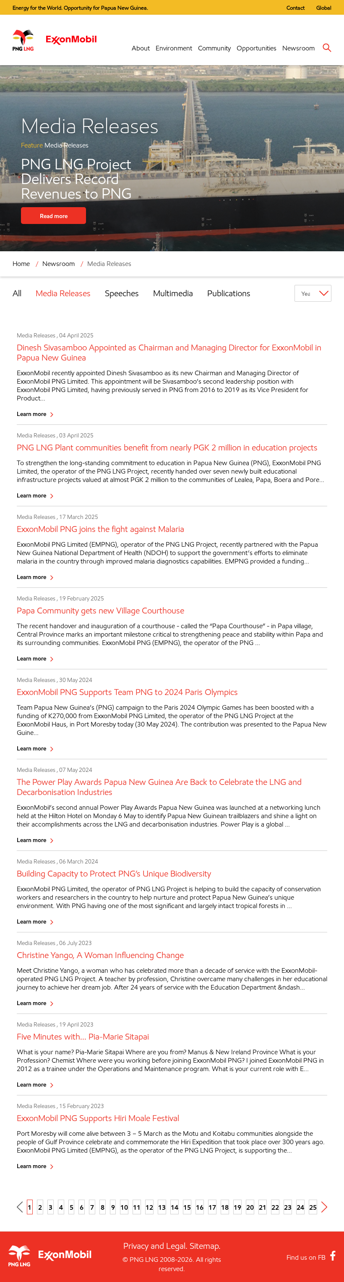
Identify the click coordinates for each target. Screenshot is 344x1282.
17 (212, 1207)
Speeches (122, 293)
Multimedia (173, 293)
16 (199, 1207)
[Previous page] (20, 1207)
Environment (174, 48)
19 (237, 1207)
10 (124, 1207)
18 (225, 1207)
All (17, 293)
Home (21, 264)
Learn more (31, 413)
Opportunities (256, 48)
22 (275, 1207)
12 (149, 1207)
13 (162, 1207)
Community (214, 48)
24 (300, 1207)
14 (174, 1207)
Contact (296, 7)
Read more (54, 215)
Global (323, 7)
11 (137, 1207)
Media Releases (63, 293)
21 (262, 1207)
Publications (228, 293)
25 (313, 1207)
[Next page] (324, 1207)
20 (250, 1207)
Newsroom (298, 48)
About (141, 48)
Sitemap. (205, 1246)
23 (288, 1207)
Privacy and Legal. (155, 1246)
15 (187, 1207)
